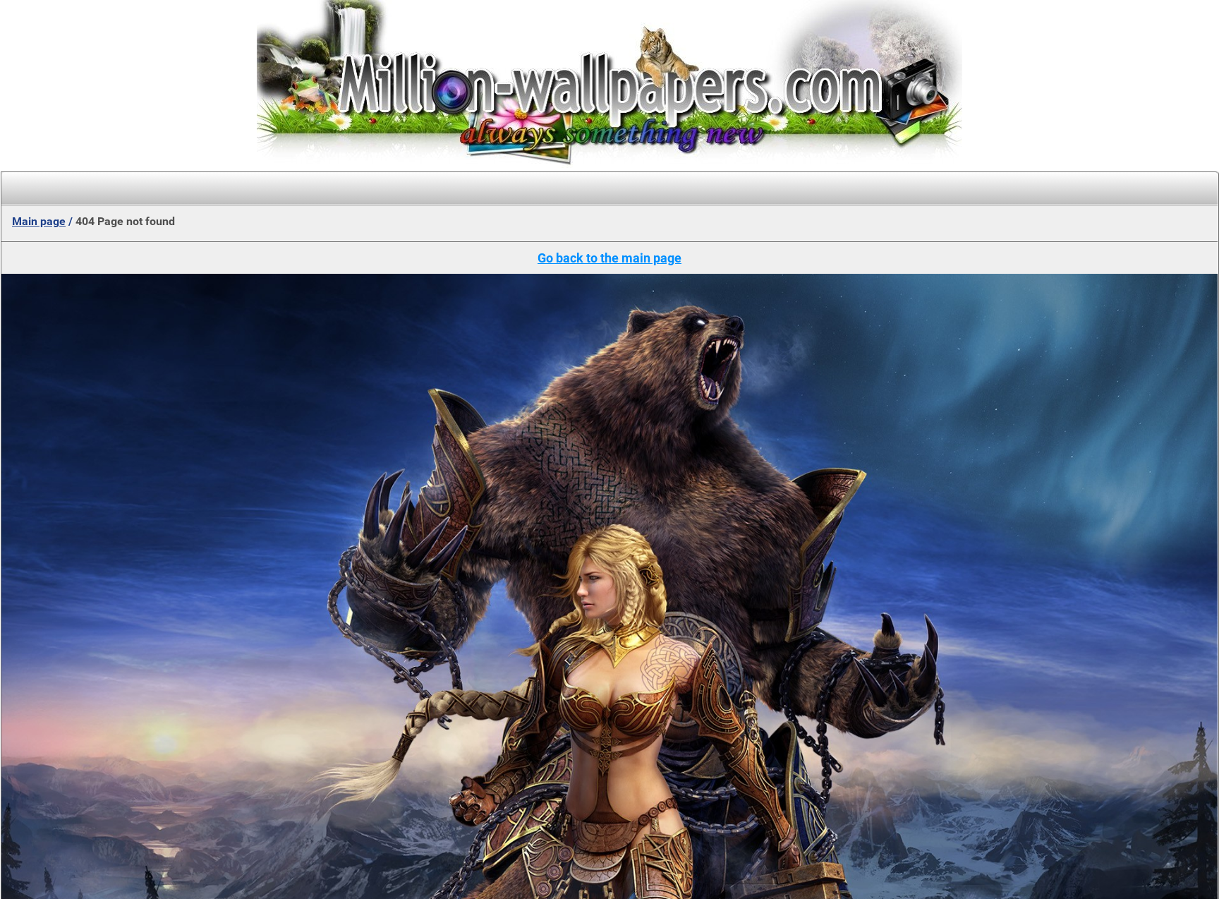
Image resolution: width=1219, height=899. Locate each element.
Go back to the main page (609, 258)
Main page (39, 221)
